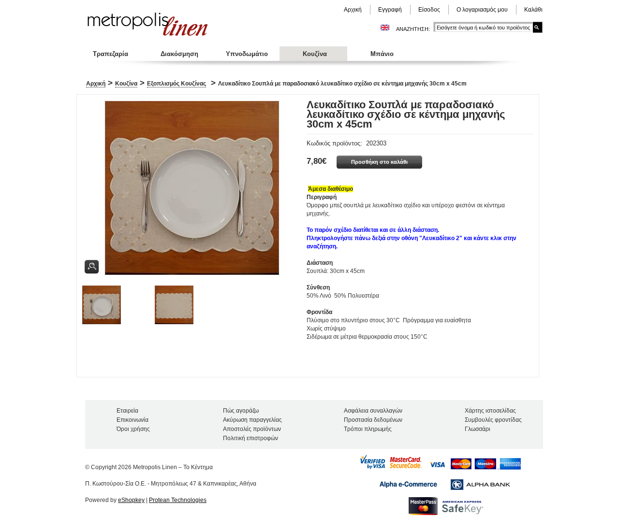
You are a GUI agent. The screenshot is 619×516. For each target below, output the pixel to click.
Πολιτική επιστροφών (250, 438)
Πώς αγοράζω (241, 410)
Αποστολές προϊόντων (252, 429)
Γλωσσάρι (477, 429)
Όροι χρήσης (133, 429)
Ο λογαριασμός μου (482, 9)
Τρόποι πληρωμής (368, 429)
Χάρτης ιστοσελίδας (490, 410)
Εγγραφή (390, 9)
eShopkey (131, 500)
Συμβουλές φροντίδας (493, 419)
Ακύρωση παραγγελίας (252, 419)
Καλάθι (533, 9)
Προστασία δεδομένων (373, 419)
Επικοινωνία (132, 419)
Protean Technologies (177, 500)
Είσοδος (429, 9)
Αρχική (353, 9)
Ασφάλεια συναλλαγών (373, 410)
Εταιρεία (127, 410)
